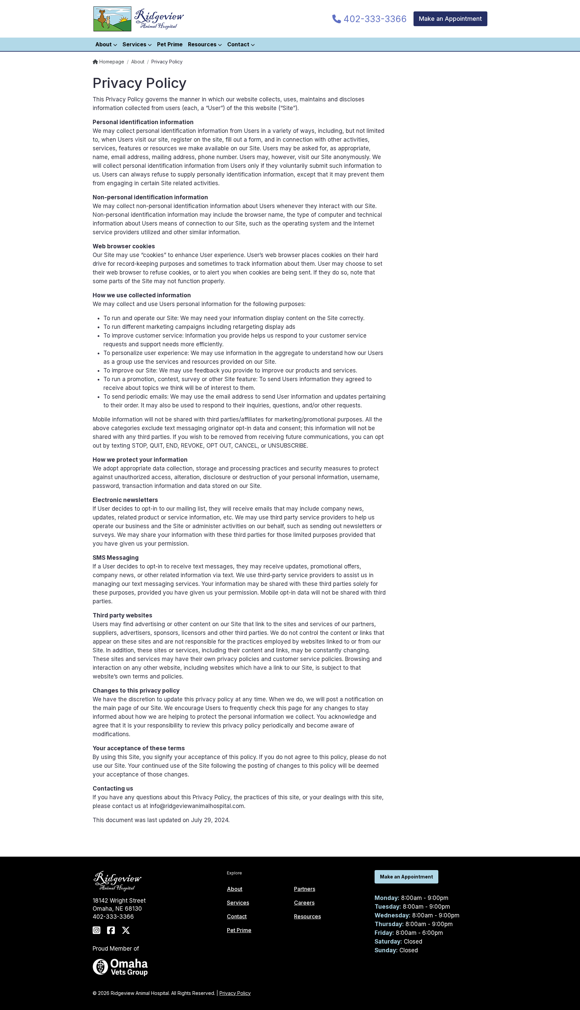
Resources (307, 916)
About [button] (104, 44)
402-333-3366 (374, 19)
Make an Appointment (450, 18)
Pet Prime (170, 44)
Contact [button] (239, 44)
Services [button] (135, 44)
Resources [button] (203, 44)
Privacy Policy (235, 993)
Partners (304, 889)
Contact (237, 916)
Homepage (111, 61)
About (137, 61)
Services (238, 902)
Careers (304, 902)
